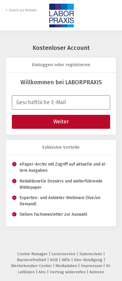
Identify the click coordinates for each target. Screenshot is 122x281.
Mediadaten (67, 265)
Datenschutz (91, 253)
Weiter (61, 121)
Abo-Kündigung (89, 259)
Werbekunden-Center (32, 265)
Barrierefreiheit (32, 259)
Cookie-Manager (33, 253)
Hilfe (66, 259)
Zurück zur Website (23, 10)
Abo (42, 271)
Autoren (96, 271)
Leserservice (64, 253)
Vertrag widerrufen (68, 271)
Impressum (92, 265)
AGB (54, 259)
